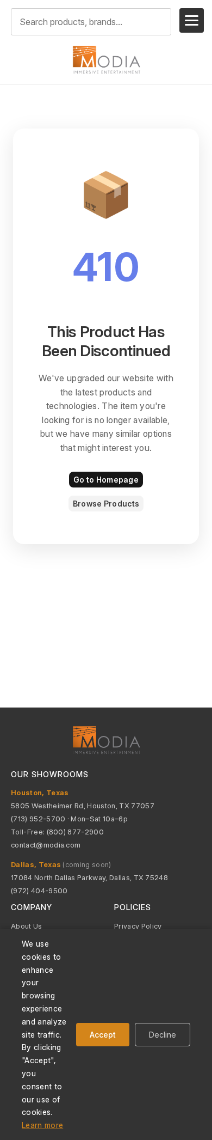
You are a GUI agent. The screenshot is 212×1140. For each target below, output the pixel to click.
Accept (103, 1034)
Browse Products (106, 503)
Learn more (42, 1125)
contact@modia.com (45, 844)
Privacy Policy (137, 926)
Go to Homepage (106, 479)
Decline (162, 1034)
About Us (26, 926)
